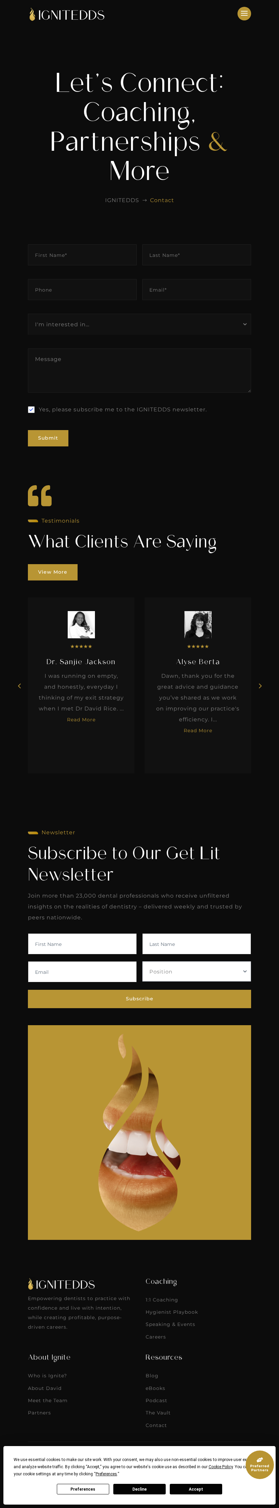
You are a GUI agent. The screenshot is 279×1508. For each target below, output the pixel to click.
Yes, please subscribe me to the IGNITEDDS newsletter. (123, 409)
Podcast (156, 1400)
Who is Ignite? (47, 1376)
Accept (196, 1489)
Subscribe (139, 999)
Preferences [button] (106, 1474)
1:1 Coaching (162, 1300)
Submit (48, 438)
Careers (156, 1337)
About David (45, 1388)
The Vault (158, 1413)
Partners (39, 1413)
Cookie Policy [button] (221, 1466)
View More (52, 572)
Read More (81, 720)
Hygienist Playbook (172, 1312)
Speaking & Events (170, 1324)
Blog (152, 1376)
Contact (156, 1425)
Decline (139, 1489)
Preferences (82, 1489)
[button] (259, 685)
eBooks (155, 1388)
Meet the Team (48, 1400)
